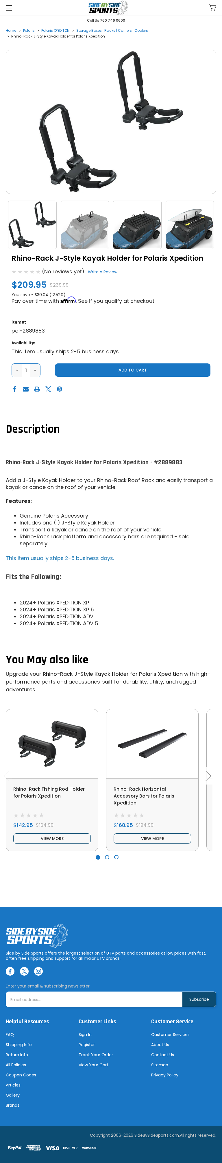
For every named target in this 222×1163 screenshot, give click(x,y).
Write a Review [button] (102, 272)
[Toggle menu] (9, 8)
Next (208, 776)
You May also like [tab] (47, 660)
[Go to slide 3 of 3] (116, 857)
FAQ (10, 1034)
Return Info (17, 1055)
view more (52, 838)
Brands (12, 1105)
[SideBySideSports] (108, 8)
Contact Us (162, 1055)
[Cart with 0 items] (212, 7)
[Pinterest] (59, 389)
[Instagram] (38, 971)
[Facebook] (14, 389)
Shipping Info (19, 1045)
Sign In (85, 1034)
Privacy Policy (164, 1075)
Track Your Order (96, 1055)
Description (33, 429)
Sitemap (159, 1065)
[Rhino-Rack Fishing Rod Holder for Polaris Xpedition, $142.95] (52, 743)
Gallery (13, 1095)
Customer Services (170, 1034)
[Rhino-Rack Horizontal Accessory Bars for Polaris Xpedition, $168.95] (152, 743)
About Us (160, 1045)
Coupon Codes (21, 1075)
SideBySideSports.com (156, 1135)
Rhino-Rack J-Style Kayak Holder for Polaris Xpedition (113, 673)
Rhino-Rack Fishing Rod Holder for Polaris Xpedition (49, 792)
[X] (48, 389)
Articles (13, 1085)
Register (87, 1045)
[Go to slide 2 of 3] (107, 857)
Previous (6, 776)
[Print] (37, 389)
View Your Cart (93, 1065)
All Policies (16, 1065)
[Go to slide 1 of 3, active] (98, 857)
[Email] (26, 389)
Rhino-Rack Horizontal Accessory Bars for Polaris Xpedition (144, 796)
